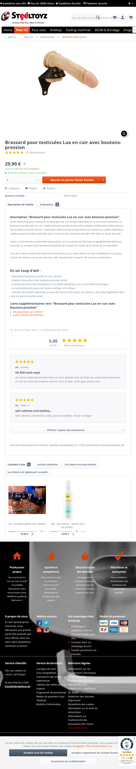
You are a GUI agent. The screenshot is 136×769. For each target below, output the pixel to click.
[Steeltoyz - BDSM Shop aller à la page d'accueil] (29, 20)
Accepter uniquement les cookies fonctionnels (97, 752)
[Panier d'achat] (130, 17)
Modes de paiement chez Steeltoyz (50, 698)
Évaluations (49, 204)
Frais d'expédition (46, 672)
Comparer (14, 188)
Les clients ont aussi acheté (80, 464)
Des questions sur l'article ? (28, 311)
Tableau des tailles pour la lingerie (51, 686)
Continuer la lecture (16, 645)
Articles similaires (47, 464)
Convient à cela (19, 464)
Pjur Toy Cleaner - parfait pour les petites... (68, 525)
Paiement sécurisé (96, 3)
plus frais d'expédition (29, 168)
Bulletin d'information (48, 704)
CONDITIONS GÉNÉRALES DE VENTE (82, 690)
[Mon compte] (122, 17)
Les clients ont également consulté (27, 472)
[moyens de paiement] (114, 626)
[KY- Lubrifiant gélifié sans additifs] (27, 500)
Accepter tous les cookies (38, 752)
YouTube (39, 630)
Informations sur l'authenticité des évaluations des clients (80, 720)
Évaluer (50, 188)
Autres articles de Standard (28, 315)
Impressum (74, 700)
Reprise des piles (77, 684)
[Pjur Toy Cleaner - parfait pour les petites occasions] (68, 500)
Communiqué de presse (81, 680)
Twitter (46, 623)
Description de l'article (20, 204)
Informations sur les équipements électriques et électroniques (82, 672)
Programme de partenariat (51, 692)
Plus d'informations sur (99, 746)
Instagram (46, 630)
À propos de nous (46, 668)
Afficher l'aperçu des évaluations (66, 430)
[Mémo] (114, 17)
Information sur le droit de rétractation (83, 710)
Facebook (39, 623)
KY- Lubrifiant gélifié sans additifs (27, 523)
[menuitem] (86, 17)
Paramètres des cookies (81, 704)
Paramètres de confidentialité (68, 761)
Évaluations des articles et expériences (51, 678)
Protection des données (81, 696)
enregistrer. (79, 746)
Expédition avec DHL (14, 3)
